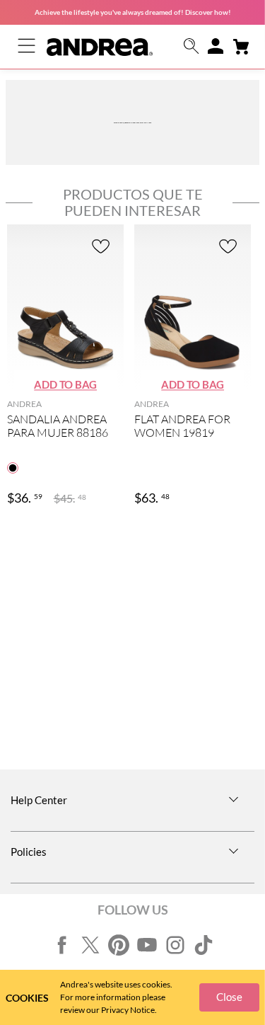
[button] (191, 47)
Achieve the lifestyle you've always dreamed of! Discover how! (133, 12)
